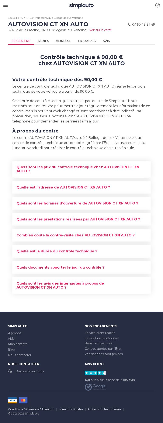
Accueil (12, 17)
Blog (11, 349)
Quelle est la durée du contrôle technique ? (57, 251)
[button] (157, 5)
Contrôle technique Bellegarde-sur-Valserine (56, 17)
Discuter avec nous (29, 371)
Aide (11, 339)
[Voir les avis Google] (95, 387)
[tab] (81, 169)
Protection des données (104, 409)
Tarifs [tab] (43, 41)
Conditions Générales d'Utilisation (31, 409)
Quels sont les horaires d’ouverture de (77, 203)
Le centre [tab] (20, 41)
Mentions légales (71, 409)
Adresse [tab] (63, 41)
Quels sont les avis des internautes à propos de (60, 285)
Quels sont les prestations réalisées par (78, 219)
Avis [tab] (106, 41)
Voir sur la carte (100, 30)
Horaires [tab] (87, 41)
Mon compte (18, 344)
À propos (14, 333)
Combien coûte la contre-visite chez (76, 235)
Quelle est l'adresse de (63, 187)
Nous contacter (19, 355)
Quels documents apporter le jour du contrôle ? (60, 267)
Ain (23, 17)
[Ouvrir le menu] (4, 3)
